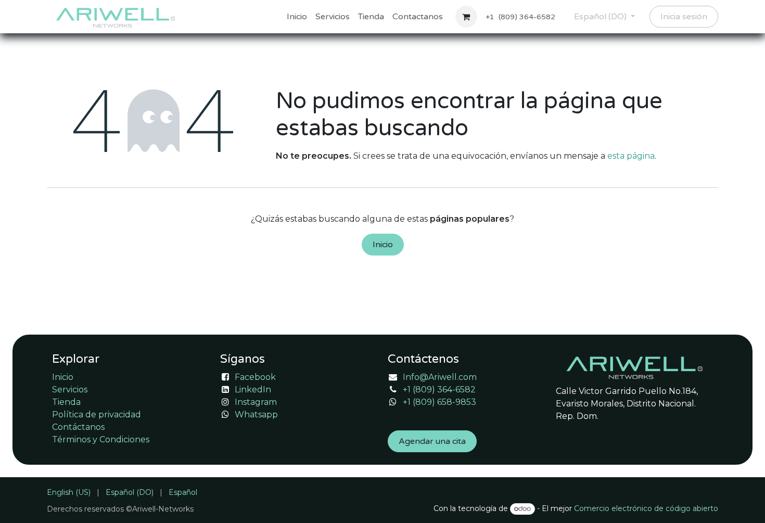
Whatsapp (256, 414)
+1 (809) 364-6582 (439, 389)
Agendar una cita (432, 441)
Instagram (256, 402)
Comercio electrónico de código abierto (646, 508)
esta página (631, 156)
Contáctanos (78, 427)
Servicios (69, 389)
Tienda (66, 402)
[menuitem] (297, 16)
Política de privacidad (96, 414)
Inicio (383, 244)
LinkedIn (253, 389)
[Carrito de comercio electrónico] (466, 17)
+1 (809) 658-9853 (439, 402)
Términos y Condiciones (100, 439)
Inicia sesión (683, 16)
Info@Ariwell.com (440, 377)
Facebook (255, 377)
